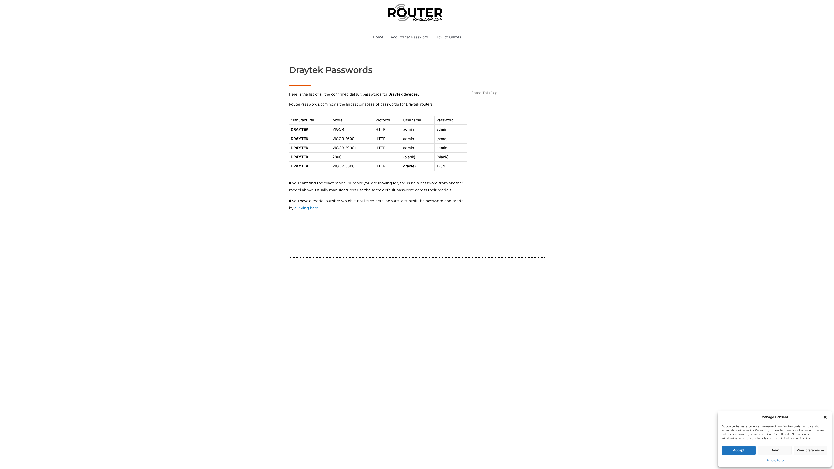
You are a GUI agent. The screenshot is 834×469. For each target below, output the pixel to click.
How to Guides (448, 37)
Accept (739, 450)
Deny (775, 450)
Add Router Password (409, 37)
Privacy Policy (776, 460)
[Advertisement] (508, 113)
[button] (825, 417)
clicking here (306, 208)
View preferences (811, 450)
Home (378, 37)
